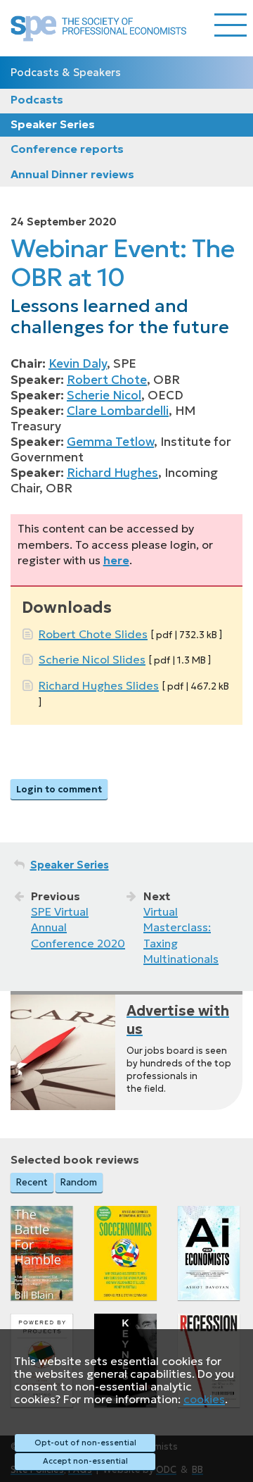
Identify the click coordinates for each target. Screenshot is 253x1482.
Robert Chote (107, 379)
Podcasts (37, 99)
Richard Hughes (112, 472)
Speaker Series (53, 124)
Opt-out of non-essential (85, 1442)
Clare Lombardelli (118, 410)
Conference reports (67, 149)
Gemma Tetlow (110, 441)
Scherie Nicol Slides (92, 659)
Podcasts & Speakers (66, 72)
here (116, 560)
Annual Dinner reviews (72, 174)
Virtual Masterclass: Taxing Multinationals (181, 935)
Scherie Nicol (104, 395)
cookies (204, 1399)
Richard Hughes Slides (99, 685)
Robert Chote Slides (93, 634)
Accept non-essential (85, 1461)
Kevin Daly (77, 363)
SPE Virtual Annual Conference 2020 (78, 927)
